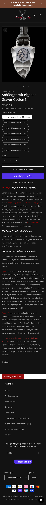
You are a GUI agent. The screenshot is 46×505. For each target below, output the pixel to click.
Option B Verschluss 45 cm (15, 122)
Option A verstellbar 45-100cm (17, 117)
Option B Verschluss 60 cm (15, 139)
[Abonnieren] (38, 453)
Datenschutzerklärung (13, 500)
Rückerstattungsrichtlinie (15, 429)
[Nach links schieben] (17, 87)
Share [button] (6, 362)
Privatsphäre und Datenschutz (17, 418)
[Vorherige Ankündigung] (4, 4)
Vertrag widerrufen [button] (13, 376)
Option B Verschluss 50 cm (15, 128)
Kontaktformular (34, 222)
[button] (5, 15)
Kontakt (8, 390)
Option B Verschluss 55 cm (15, 133)
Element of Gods (13, 496)
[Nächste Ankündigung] (41, 4)
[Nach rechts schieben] (28, 87)
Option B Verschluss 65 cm (15, 144)
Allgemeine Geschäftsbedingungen (19, 424)
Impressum (9, 413)
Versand (12, 108)
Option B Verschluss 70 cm (15, 150)
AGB (24, 500)
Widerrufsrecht (11, 401)
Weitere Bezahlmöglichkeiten (23, 182)
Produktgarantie (11, 396)
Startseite (9, 407)
